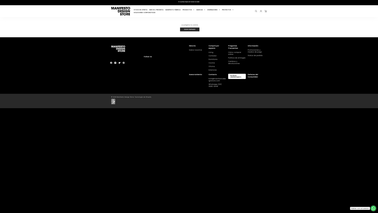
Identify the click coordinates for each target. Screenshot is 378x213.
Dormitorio (213, 59)
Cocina (212, 63)
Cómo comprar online (234, 53)
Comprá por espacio (214, 47)
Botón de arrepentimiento (235, 76)
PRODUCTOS (187, 10)
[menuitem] (140, 9)
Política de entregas (237, 58)
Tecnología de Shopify (143, 97)
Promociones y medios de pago (255, 51)
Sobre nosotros (195, 50)
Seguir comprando (189, 29)
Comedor (213, 56)
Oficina (212, 66)
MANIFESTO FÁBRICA (173, 10)
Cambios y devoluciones (234, 62)
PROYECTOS (226, 10)
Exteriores (213, 70)
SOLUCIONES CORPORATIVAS (144, 12)
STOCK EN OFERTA (140, 10)
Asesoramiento (195, 74)
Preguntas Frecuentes (233, 47)
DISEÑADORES (212, 10)
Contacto (213, 74)
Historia (192, 46)
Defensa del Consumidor (253, 75)
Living (211, 52)
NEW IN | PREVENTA (156, 10)
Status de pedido (255, 55)
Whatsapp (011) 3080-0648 (215, 85)
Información (253, 46)
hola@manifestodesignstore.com (217, 80)
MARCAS (199, 10)
